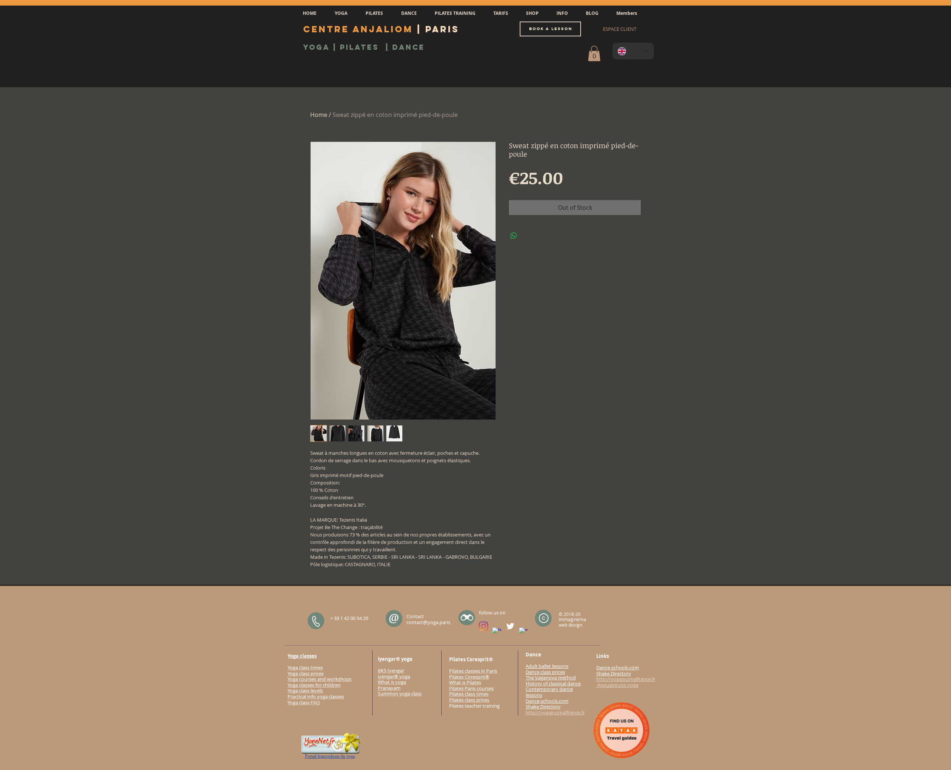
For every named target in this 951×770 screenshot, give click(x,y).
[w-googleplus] (523, 632)
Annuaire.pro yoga (617, 685)
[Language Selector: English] (633, 51)
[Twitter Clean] (510, 626)
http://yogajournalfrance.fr (555, 712)
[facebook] (497, 632)
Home (318, 115)
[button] (340, 13)
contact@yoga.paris (428, 622)
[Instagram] (483, 626)
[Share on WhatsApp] (513, 235)
